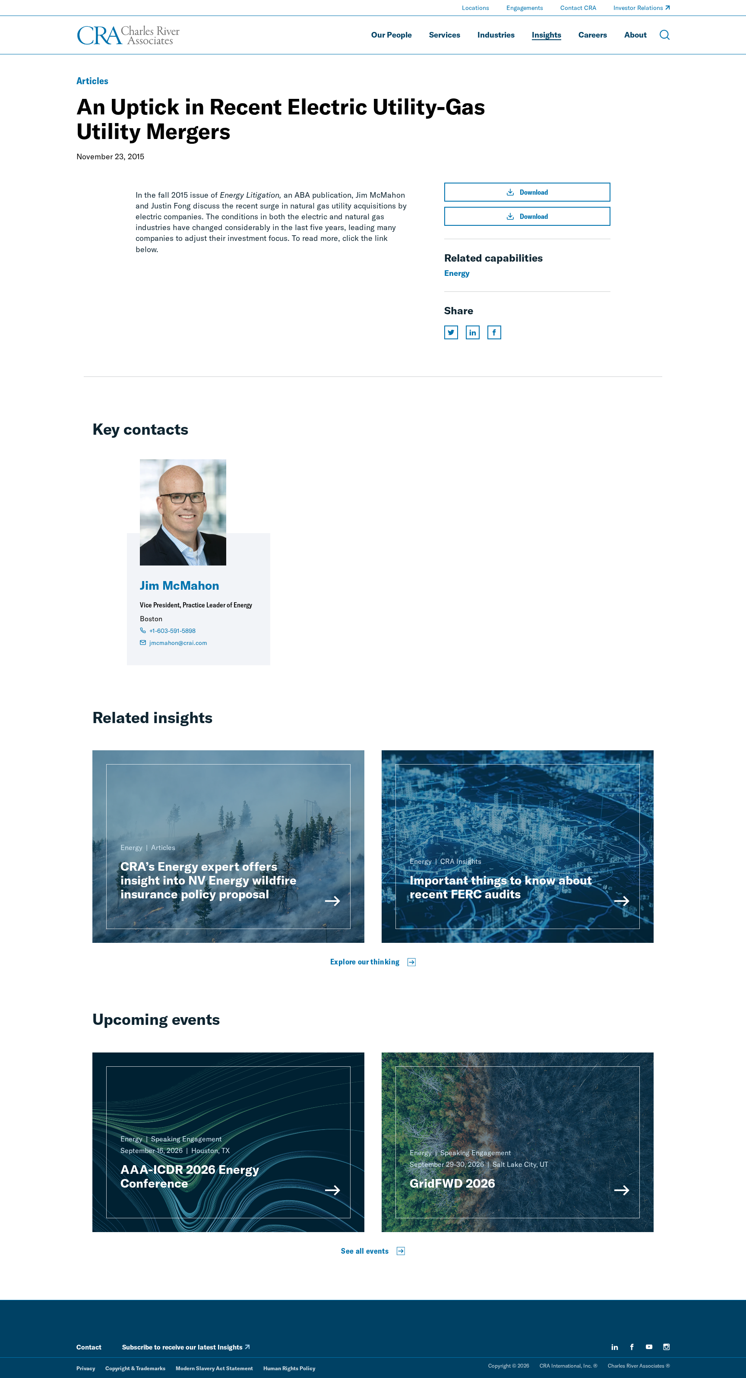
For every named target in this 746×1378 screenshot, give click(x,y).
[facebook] (632, 1347)
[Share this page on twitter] (451, 332)
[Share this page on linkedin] (473, 332)
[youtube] (649, 1347)
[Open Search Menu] (665, 35)
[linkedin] (614, 1347)
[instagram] (666, 1347)
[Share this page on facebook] (494, 332)
